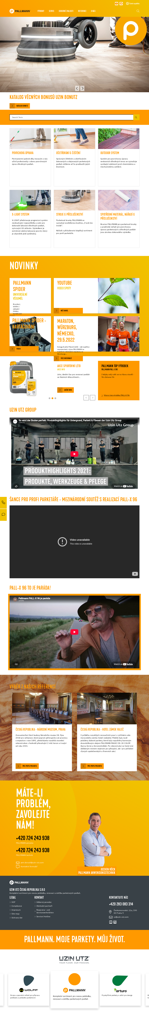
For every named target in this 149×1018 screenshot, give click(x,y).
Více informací (66, 358)
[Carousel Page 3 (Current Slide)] (55, 398)
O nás (93, 11)
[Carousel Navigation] (79, 88)
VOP (13, 902)
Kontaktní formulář (29, 867)
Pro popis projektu (30, 766)
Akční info (68, 390)
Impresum (16, 910)
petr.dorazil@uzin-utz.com (32, 863)
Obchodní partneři (44, 906)
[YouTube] (116, 3)
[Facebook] (121, 3)
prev (86, 397)
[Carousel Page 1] (49, 398)
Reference (82, 11)
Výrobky (40, 11)
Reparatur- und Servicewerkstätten (45, 911)
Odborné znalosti (66, 11)
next (92, 397)
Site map (15, 914)
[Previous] (77, 88)
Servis (51, 11)
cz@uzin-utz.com (121, 917)
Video (19, 349)
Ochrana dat (17, 918)
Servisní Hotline (43, 917)
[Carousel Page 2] (52, 398)
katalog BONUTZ (22, 106)
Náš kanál (64, 311)
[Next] (82, 88)
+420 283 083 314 (121, 904)
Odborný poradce (44, 902)
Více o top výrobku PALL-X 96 (117, 395)
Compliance (17, 906)
